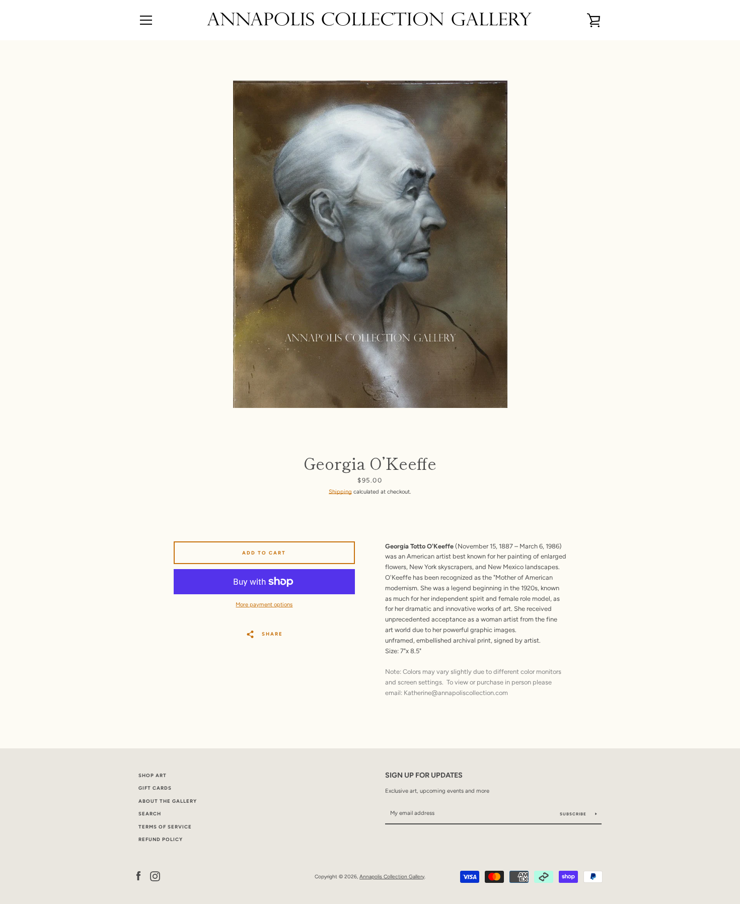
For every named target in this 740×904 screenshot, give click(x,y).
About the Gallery (167, 801)
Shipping (340, 491)
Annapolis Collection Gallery (391, 876)
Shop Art (152, 775)
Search (149, 813)
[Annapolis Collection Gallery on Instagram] (155, 876)
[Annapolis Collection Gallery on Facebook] (138, 876)
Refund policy (160, 839)
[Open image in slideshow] (370, 244)
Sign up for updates (424, 775)
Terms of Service (165, 826)
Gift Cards (155, 788)
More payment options (264, 604)
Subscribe (574, 813)
